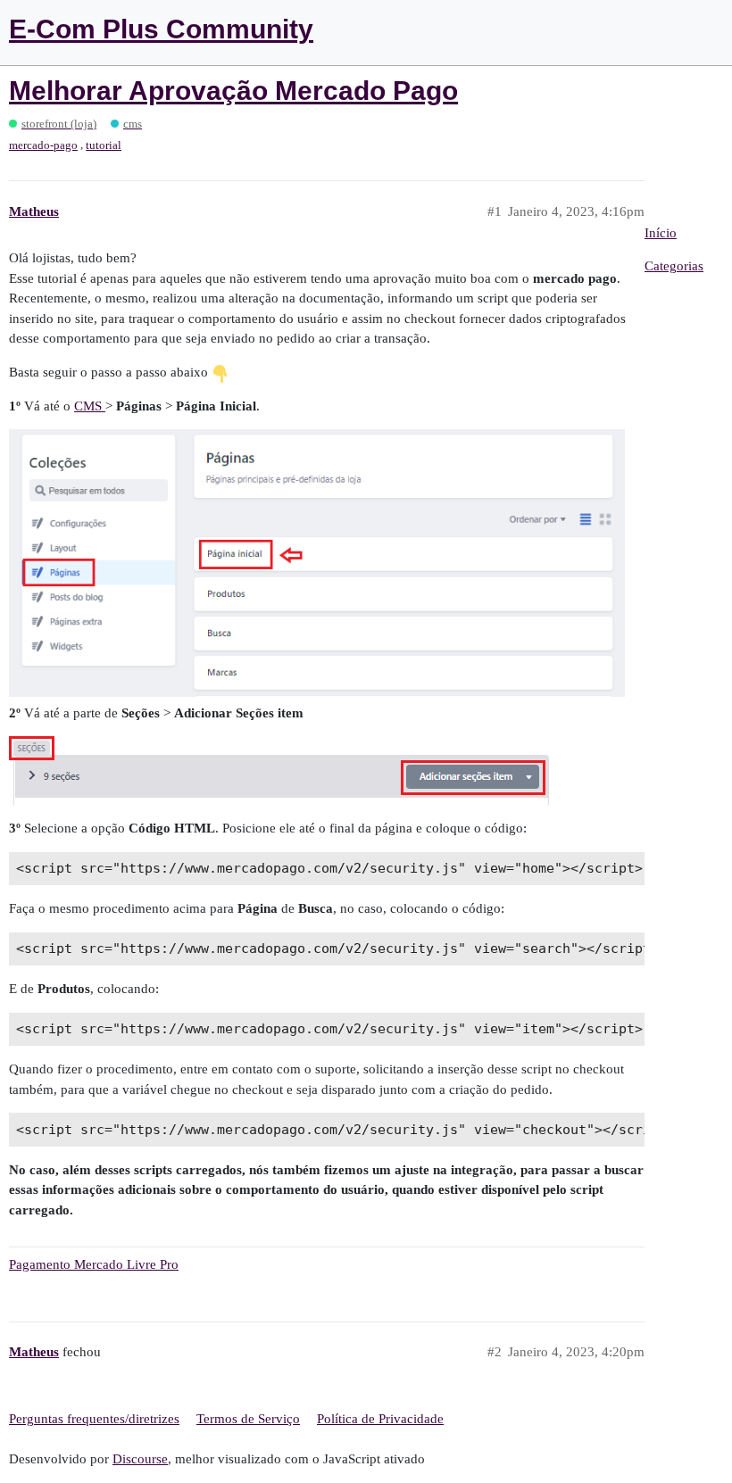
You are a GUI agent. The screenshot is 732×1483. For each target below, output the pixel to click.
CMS (89, 406)
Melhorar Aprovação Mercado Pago (233, 90)
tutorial (103, 145)
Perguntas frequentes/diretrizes (94, 1419)
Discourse (140, 1459)
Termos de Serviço (248, 1419)
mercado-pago (43, 145)
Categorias (674, 266)
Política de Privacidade (380, 1419)
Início (661, 233)
